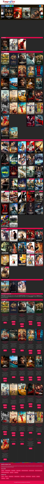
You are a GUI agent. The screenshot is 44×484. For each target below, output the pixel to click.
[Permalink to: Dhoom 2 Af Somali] (39, 235)
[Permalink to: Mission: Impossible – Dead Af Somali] (22, 159)
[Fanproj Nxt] (9, 2)
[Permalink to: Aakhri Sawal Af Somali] (30, 83)
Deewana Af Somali (13, 113)
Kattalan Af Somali (22, 88)
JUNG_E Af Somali (31, 189)
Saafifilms (3, 320)
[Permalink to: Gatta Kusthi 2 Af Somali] (22, 108)
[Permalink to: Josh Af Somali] (39, 247)
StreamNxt (16, 472)
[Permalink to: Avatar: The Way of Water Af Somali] (22, 184)
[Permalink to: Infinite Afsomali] (22, 208)
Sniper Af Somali (13, 201)
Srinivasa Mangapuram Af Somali (22, 63)
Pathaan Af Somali (5, 240)
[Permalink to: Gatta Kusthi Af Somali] (5, 120)
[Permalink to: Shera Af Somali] (13, 58)
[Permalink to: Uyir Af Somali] (5, 108)
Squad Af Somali (39, 201)
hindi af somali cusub (38, 470)
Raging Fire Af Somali (30, 201)
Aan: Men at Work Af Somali (39, 265)
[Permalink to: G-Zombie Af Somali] (13, 44)
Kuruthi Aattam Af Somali (22, 49)
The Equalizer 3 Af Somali (39, 152)
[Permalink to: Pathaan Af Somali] (5, 235)
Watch (5, 322)
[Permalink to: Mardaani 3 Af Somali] (18, 13)
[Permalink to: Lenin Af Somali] (30, 95)
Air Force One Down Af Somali (13, 152)
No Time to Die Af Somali (22, 201)
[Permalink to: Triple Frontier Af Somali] (13, 221)
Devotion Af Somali (39, 189)
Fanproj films (6, 316)
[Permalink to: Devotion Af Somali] (39, 184)
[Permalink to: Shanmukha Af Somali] (22, 71)
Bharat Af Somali (5, 277)
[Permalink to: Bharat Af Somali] (5, 272)
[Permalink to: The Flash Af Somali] (13, 171)
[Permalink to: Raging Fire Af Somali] (30, 196)
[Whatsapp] (11, 6)
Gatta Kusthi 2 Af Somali (22, 113)
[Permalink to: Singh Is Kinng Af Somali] (13, 247)
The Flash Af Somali (13, 176)
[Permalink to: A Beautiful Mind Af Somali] (13, 184)
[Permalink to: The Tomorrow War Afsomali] (13, 208)
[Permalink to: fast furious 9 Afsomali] (5, 221)
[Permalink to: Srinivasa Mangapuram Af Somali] (22, 306)
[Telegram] (13, 6)
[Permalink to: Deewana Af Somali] (13, 108)
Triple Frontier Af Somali (13, 226)
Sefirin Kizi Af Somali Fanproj (22, 291)
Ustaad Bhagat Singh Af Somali (5, 49)
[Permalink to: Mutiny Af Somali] (30, 58)
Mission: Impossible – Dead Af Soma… (22, 164)
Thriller (23, 441)
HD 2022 (41, 178)
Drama (39, 440)
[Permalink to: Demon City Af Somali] (39, 83)
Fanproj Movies (5, 317)
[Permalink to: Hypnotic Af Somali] (5, 184)
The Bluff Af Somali (35, 18)
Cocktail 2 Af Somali (13, 88)
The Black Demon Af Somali (13, 164)
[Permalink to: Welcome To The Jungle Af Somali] (5, 58)
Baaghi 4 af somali (22, 439)
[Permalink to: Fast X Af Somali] (39, 171)
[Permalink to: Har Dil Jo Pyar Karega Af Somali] (30, 247)
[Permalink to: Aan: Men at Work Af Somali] (39, 260)
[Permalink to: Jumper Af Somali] (30, 71)
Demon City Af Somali (39, 88)
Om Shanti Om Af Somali (30, 265)
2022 (24, 39)
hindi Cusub (7, 191)
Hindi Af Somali (28, 476)
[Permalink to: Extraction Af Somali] (30, 171)
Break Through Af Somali (22, 176)
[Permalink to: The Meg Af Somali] (5, 171)
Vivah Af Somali (13, 240)
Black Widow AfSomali (5, 213)
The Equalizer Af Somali (5, 164)
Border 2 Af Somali (26, 18)
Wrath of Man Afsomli (30, 213)
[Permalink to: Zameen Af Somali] (5, 247)
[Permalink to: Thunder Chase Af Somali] (5, 196)
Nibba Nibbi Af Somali (5, 76)
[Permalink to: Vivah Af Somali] (13, 235)
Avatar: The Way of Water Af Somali (22, 189)
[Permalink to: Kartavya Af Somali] (5, 132)
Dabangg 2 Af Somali (5, 265)
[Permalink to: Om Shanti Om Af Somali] (30, 260)
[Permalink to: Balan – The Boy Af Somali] (30, 108)
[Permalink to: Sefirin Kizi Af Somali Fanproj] (22, 286)
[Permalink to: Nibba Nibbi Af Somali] (5, 71)
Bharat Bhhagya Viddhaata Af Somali (5, 88)
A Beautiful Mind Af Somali (13, 189)
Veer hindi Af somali (22, 240)
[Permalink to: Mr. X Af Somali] (30, 120)
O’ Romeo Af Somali (9, 18)
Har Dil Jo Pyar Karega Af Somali (30, 252)
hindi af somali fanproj (5, 472)
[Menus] (42, 2)
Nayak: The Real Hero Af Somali (22, 265)
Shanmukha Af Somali (22, 76)
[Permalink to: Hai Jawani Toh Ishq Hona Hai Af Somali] (39, 108)
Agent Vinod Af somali (30, 240)
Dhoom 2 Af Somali (39, 240)
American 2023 (32, 178)
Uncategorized (13, 441)
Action (21, 441)
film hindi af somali (25, 470)
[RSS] (42, 6)
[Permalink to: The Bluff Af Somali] (35, 13)
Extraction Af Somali (30, 176)
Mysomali (6, 319)
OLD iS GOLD (32, 254)
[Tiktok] (38, 6)
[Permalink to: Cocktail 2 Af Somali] (13, 83)
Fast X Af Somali (39, 176)
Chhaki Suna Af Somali (38, 63)
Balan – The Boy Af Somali (30, 113)
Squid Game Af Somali (5, 291)
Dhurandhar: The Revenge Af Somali (39, 125)
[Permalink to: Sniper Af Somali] (13, 196)
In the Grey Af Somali (13, 137)
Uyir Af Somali (5, 113)
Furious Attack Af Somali (39, 100)
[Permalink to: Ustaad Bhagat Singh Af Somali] (5, 44)
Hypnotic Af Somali (5, 189)
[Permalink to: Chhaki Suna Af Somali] (39, 58)
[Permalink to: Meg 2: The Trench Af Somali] (39, 159)
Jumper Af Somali (31, 76)
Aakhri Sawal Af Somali (30, 88)
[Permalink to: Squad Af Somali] (39, 196)
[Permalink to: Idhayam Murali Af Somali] (22, 95)
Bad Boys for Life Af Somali (5, 152)
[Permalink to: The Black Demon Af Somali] (13, 159)
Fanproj (7, 230)
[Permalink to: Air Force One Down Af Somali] (13, 147)
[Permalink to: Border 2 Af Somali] (26, 13)
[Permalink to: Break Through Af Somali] (22, 171)
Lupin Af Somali (13, 291)
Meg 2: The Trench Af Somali (39, 164)
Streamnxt (6, 320)
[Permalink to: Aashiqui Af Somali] (13, 260)
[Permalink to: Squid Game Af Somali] (5, 286)
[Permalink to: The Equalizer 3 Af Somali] (39, 147)
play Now (41, 191)
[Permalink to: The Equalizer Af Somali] (5, 159)
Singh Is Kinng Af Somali (13, 252)
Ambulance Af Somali (30, 152)
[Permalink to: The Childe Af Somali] (30, 159)
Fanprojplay (4, 318)
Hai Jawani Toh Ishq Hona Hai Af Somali (39, 113)
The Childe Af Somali (30, 164)
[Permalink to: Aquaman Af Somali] (22, 147)
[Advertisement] (22, 28)
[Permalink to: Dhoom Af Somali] (22, 247)
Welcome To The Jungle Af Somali (5, 63)
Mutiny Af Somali (30, 63)
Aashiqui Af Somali (13, 265)
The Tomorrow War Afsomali (13, 213)
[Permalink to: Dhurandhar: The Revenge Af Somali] (39, 120)
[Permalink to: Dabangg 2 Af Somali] (5, 260)
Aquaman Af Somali (22, 152)
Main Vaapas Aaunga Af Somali (13, 100)
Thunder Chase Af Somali (5, 201)
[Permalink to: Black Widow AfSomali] (5, 208)
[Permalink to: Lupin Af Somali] (13, 286)
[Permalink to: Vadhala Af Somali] (39, 71)
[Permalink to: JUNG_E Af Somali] (30, 184)
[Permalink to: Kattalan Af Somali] (22, 83)
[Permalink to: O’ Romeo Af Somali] (9, 13)
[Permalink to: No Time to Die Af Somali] (22, 196)
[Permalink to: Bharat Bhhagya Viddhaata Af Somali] (5, 83)
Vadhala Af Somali (39, 76)
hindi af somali (31, 470)
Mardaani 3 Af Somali (17, 18)
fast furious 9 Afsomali (5, 226)
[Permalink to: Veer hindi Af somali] (22, 235)
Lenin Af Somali (30, 100)
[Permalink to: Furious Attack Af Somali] (39, 95)
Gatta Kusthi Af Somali (5, 125)
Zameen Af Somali (5, 252)
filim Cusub (32, 191)
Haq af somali (39, 438)
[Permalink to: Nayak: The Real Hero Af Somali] (22, 260)
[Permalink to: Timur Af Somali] (13, 71)
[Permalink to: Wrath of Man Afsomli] (30, 208)
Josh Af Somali (38, 252)
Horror (31, 444)
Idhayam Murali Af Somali (22, 100)
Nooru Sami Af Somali (5, 100)
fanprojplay (13, 470)
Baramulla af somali (30, 439)
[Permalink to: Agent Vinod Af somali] (30, 235)
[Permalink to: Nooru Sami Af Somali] (5, 95)
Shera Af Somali (13, 63)
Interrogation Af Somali (13, 439)
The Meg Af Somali (5, 176)
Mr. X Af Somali (30, 125)
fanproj (3, 470)
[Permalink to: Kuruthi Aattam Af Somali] (22, 44)
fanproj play (18, 470)
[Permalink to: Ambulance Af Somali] (30, 147)
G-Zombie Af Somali (13, 49)
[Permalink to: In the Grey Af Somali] (13, 132)
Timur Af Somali (13, 76)
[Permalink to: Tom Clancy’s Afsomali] (39, 208)
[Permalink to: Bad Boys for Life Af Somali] (5, 147)
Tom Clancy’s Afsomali (39, 213)
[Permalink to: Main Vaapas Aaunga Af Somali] (13, 95)
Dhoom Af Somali (22, 252)
